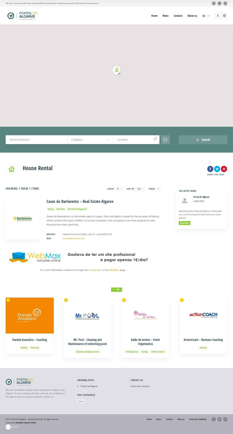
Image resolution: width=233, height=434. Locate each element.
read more (184, 223)
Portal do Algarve (89, 386)
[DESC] (158, 189)
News (166, 16)
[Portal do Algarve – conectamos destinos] (23, 15)
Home (154, 16)
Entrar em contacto (140, 386)
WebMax (114, 270)
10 (118, 188)
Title (139, 188)
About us (192, 16)
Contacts (178, 16)
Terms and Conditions (198, 419)
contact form (96, 270)
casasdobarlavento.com (73, 238)
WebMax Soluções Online (26, 422)
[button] (218, 16)
